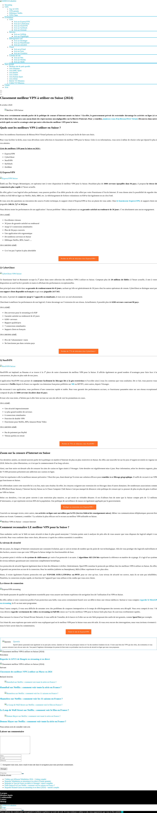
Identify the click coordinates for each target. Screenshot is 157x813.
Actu (6, 87)
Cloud (11, 47)
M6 (72, 384)
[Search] (1, 94)
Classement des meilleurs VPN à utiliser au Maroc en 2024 (26, 672)
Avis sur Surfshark (20, 28)
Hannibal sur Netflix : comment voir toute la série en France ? (30, 687)
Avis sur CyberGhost (21, 24)
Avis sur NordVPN (21, 26)
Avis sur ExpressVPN (22, 22)
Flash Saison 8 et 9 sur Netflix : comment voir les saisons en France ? (30, 785)
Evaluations (9, 17)
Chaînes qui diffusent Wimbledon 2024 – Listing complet (25, 779)
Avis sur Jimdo (19, 62)
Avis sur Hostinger (20, 41)
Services (12, 32)
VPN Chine (13, 15)
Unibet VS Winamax (16, 83)
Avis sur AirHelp (20, 34)
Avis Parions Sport (16, 77)
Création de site (14, 56)
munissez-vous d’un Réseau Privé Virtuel (120, 119)
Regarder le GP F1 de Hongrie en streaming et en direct (25, 659)
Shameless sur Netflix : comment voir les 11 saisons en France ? (31, 698)
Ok (122, 812)
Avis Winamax (14, 68)
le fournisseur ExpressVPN (128, 201)
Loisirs (7, 85)
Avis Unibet (13, 75)
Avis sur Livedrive (20, 53)
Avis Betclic (13, 73)
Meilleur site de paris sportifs (19, 66)
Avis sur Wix (18, 58)
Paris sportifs (9, 64)
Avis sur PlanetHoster (22, 43)
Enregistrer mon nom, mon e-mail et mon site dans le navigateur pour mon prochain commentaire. (38, 765)
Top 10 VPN (14, 9)
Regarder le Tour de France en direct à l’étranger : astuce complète (29, 783)
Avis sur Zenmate (20, 30)
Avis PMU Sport (15, 71)
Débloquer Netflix (15, 13)
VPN (6, 7)
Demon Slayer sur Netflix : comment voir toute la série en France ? (33, 721)
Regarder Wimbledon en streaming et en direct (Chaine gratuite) (28, 781)
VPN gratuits (14, 11)
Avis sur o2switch (20, 45)
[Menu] (1, 91)
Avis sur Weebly (20, 60)
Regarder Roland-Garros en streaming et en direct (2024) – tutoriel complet (32, 787)
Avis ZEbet (13, 79)
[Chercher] (23, 773)
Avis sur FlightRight (21, 36)
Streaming (8, 5)
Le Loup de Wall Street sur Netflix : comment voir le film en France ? (34, 710)
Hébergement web (16, 39)
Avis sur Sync (19, 51)
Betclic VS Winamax (16, 81)
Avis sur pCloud (20, 49)
